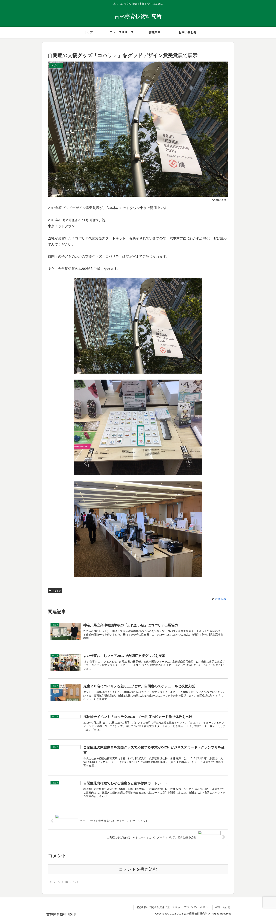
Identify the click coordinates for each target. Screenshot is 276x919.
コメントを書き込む (138, 869)
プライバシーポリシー (197, 907)
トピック (56, 590)
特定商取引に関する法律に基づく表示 (158, 907)
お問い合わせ (222, 907)
